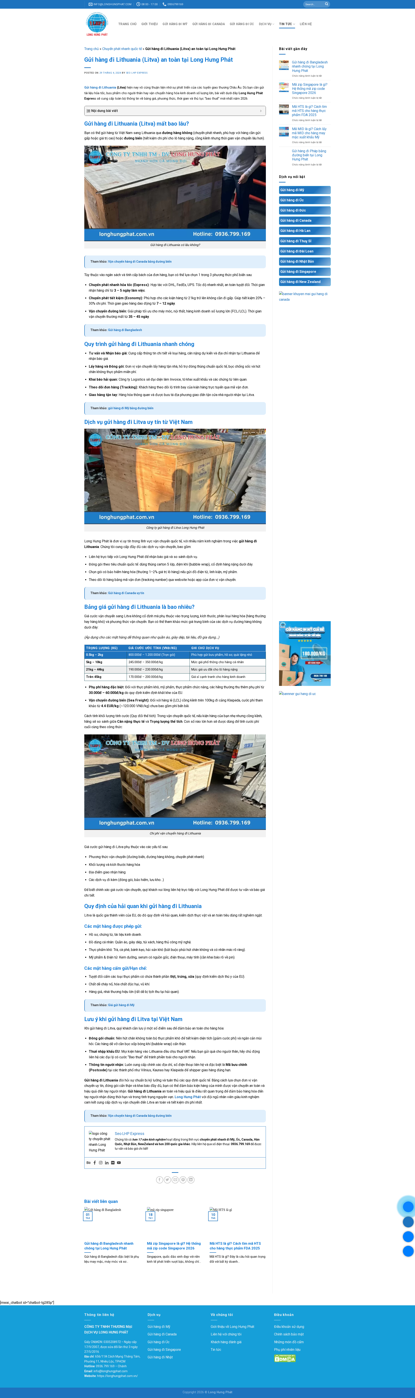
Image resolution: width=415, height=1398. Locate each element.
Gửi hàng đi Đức (293, 210)
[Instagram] (101, 1163)
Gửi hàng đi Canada (208, 24)
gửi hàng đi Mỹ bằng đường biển (130, 408)
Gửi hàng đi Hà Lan (295, 231)
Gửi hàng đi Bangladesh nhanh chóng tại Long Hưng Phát (310, 66)
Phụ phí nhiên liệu (287, 1350)
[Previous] (83, 1243)
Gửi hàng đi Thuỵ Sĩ (295, 241)
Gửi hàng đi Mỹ (175, 24)
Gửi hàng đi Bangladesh (125, 330)
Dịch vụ (265, 24)
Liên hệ (306, 24)
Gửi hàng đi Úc (242, 24)
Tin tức (285, 24)
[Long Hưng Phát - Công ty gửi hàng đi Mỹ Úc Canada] (98, 24)
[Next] (266, 1243)
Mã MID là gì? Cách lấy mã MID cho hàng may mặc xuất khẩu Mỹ (309, 133)
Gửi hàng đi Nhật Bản (297, 261)
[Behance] (89, 1163)
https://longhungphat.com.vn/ (117, 1376)
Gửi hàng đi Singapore (298, 272)
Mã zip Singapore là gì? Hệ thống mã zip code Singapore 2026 (309, 88)
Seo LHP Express (136, 72)
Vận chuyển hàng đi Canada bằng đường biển (140, 261)
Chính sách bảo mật (289, 1334)
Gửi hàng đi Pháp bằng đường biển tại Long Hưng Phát (309, 155)
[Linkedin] (107, 1163)
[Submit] (326, 4)
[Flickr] (113, 1163)
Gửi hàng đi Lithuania (100, 87)
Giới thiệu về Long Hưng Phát (232, 1327)
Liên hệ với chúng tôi (226, 1334)
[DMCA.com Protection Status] (285, 1358)
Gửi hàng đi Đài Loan (296, 251)
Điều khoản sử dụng (289, 1327)
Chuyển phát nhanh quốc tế (122, 49)
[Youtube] (119, 1163)
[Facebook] (95, 1163)
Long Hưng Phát (188, 1097)
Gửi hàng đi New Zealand (300, 282)
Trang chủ (127, 24)
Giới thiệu (149, 24)
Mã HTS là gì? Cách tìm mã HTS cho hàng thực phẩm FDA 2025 (309, 111)
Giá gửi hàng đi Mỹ (121, 1005)
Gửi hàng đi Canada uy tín (126, 593)
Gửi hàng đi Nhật (160, 1357)
